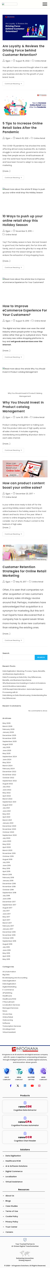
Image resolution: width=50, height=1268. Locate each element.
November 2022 (9, 774)
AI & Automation (9, 971)
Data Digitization (9, 980)
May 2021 (6, 814)
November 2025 (9, 738)
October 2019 (8, 856)
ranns (25, 1106)
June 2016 (7, 950)
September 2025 (10, 741)
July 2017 (6, 910)
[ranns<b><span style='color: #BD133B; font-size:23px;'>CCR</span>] (25, 1133)
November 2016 (9, 935)
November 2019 (9, 853)
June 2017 (7, 914)
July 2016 (6, 947)
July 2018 (6, 895)
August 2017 (7, 908)
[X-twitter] (18, 1085)
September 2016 (9, 941)
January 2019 (8, 880)
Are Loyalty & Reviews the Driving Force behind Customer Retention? (23, 50)
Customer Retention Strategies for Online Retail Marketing (24, 571)
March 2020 (7, 850)
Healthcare (7, 996)
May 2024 (7, 762)
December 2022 (9, 771)
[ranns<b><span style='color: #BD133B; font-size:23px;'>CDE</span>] (25, 1102)
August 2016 (7, 944)
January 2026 (8, 732)
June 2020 (7, 841)
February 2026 (8, 729)
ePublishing (7, 993)
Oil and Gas (7, 1014)
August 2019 (7, 859)
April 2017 (6, 920)
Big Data (6, 974)
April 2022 (7, 796)
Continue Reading (14, 83)
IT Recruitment (8, 1002)
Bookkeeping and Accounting (15, 977)
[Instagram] (39, 1085)
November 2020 (9, 829)
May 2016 (6, 953)
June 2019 (7, 865)
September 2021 (9, 802)
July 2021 (6, 808)
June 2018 (7, 898)
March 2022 (7, 799)
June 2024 (7, 759)
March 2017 (7, 923)
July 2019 (6, 862)
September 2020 (10, 835)
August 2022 (8, 783)
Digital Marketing (9, 987)
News (5, 1011)
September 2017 (9, 905)
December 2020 (9, 826)
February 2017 (8, 926)
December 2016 (9, 932)
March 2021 (7, 820)
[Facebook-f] (10, 1085)
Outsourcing (8, 1020)
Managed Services (10, 1008)
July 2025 (6, 747)
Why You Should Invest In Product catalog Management (23, 406)
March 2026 (7, 726)
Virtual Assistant (9, 1032)
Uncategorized (9, 1029)
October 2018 (8, 889)
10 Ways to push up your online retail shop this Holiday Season (23, 220)
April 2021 (6, 817)
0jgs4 (8, 61)
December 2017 (9, 901)
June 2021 (7, 811)
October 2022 (8, 777)
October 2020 (8, 832)
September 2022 (10, 781)
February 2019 (8, 877)
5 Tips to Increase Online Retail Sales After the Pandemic (23, 127)
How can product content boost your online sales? (24, 485)
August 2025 (8, 744)
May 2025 (7, 753)
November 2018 (9, 886)
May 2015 (6, 959)
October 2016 (8, 938)
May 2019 (6, 868)
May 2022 (7, 793)
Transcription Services (12, 1026)
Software (6, 1023)
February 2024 (9, 768)
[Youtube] (32, 1085)
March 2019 (7, 874)
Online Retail (40, 61)
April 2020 (7, 847)
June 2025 (7, 750)
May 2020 (7, 844)
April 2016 (6, 956)
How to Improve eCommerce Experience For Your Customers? (25, 310)
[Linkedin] (25, 1085)
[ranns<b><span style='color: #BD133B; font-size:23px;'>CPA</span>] (25, 1118)
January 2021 (8, 823)
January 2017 (8, 929)
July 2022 (6, 786)
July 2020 (6, 838)
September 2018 (9, 892)
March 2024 (7, 765)
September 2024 (10, 756)
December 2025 (9, 735)
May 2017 (6, 917)
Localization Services (11, 1005)
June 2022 (7, 790)
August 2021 (7, 805)
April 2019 (6, 871)
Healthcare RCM (9, 999)
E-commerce (8, 990)
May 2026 (7, 723)
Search (6, 653)
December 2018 (9, 883)
